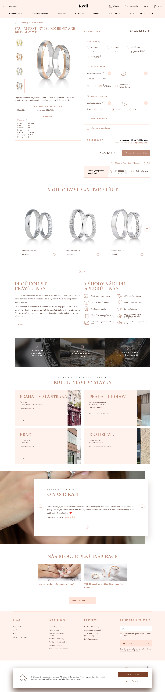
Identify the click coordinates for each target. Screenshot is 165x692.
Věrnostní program (20, 637)
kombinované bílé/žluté (138, 52)
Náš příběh (17, 627)
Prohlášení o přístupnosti (58, 649)
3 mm (100, 109)
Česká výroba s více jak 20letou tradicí (136, 323)
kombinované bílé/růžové (96, 57)
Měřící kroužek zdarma (132, 296)
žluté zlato (115, 47)
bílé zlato (94, 47)
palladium (114, 52)
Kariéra (15, 630)
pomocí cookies (92, 677)
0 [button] (80, 271)
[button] (147, 229)
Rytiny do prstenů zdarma (133, 302)
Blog (15, 633)
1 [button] (84, 271)
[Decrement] (109, 73)
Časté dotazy (54, 630)
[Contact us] (157, 687)
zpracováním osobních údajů (137, 635)
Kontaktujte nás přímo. (138, 143)
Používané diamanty (56, 639)
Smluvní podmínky (133, 651)
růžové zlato (135, 47)
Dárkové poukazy (55, 645)
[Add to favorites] (54, 255)
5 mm (135, 109)
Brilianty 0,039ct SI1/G (108, 86)
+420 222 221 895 (120, 171)
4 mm (104, 79)
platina (93, 52)
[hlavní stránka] (83, 8)
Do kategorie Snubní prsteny (32, 23)
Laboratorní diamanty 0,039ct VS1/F (124, 86)
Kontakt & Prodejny (91, 627)
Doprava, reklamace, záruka (56, 634)
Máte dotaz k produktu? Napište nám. (103, 323)
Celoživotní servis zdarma (100, 296)
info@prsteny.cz (141, 171)
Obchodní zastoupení (92, 630)
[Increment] (146, 73)
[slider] (123, 73)
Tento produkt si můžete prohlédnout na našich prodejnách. (133, 316)
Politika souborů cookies (58, 642)
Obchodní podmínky (56, 627)
